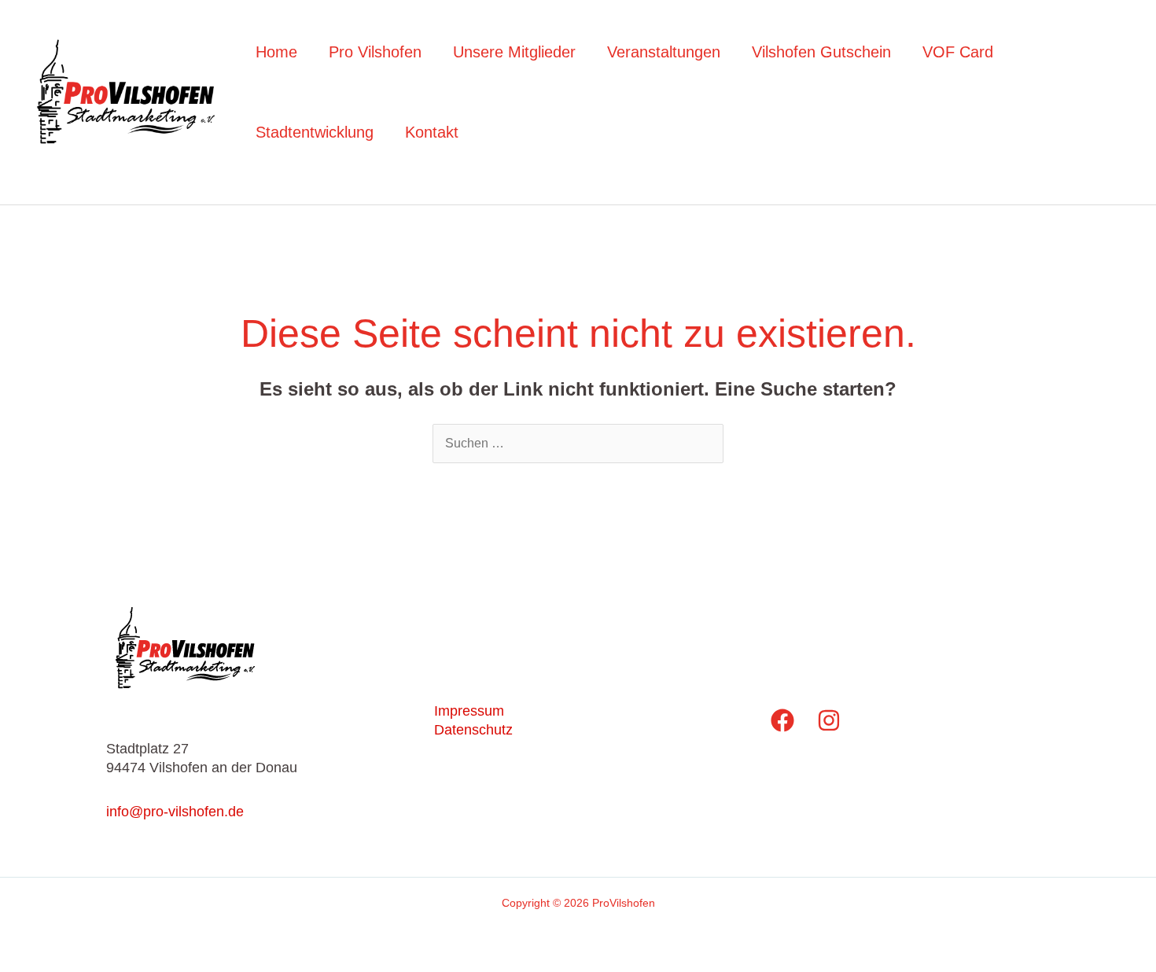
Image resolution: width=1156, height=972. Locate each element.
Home (276, 52)
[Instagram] (829, 720)
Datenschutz (473, 730)
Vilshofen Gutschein (821, 52)
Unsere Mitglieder (514, 52)
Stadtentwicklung (315, 132)
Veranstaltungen (663, 52)
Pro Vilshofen (375, 52)
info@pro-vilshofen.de (175, 811)
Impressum (469, 711)
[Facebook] (782, 720)
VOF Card (957, 52)
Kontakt (431, 132)
